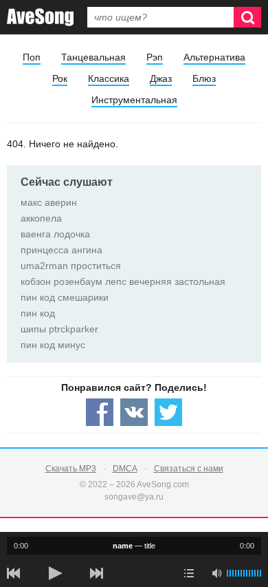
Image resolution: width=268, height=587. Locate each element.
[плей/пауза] (55, 573)
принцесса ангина (61, 249)
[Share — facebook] (99, 412)
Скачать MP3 (70, 468)
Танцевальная (93, 57)
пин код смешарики (65, 297)
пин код (38, 313)
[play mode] (189, 573)
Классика (108, 78)
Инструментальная (134, 99)
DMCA (125, 468)
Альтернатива (214, 57)
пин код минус (53, 344)
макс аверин (49, 202)
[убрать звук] (216, 573)
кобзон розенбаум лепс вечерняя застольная (123, 281)
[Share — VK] (134, 412)
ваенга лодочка (55, 233)
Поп (32, 57)
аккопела (41, 218)
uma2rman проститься (71, 265)
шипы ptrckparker (59, 328)
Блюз (204, 78)
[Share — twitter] (168, 412)
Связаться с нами (188, 468)
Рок (59, 78)
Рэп (154, 57)
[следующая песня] (96, 573)
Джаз (161, 78)
